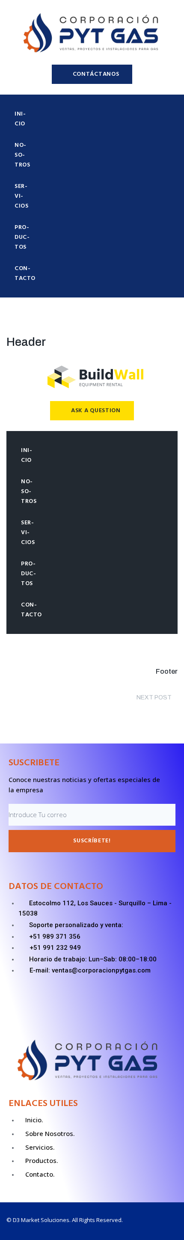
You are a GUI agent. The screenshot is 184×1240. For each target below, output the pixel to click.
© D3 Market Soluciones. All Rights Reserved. (64, 1220)
